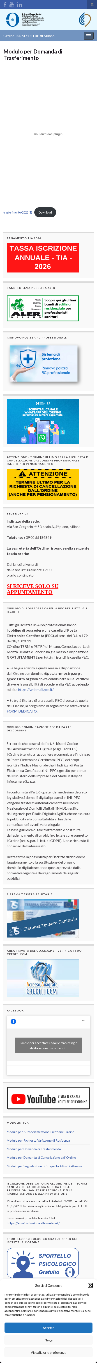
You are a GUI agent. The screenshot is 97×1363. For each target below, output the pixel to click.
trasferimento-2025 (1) (17, 212)
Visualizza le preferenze (48, 1352)
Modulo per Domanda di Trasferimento (34, 1149)
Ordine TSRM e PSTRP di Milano (29, 35)
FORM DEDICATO (22, 711)
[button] (90, 1285)
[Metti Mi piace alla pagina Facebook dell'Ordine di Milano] (5, 3)
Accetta (48, 1328)
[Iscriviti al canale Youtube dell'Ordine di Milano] (11, 3)
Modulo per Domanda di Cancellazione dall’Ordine (41, 1157)
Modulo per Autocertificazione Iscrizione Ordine (40, 1132)
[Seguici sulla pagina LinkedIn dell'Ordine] (19, 3)
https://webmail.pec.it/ (35, 689)
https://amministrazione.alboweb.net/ (33, 1223)
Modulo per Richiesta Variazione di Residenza (38, 1140)
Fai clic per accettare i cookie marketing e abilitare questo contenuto (48, 1045)
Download (45, 212)
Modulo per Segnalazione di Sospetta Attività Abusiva (44, 1166)
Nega (48, 1340)
